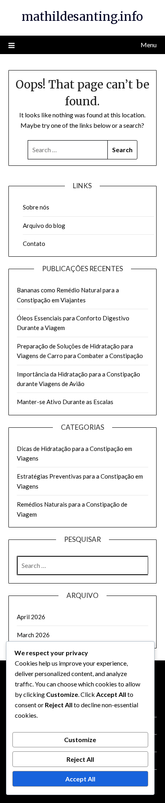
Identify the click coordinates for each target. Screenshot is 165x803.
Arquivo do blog (44, 225)
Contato (34, 243)
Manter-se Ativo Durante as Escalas (65, 401)
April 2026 (31, 616)
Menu (149, 44)
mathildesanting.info (82, 16)
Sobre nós (36, 207)
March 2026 (33, 634)
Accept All (80, 779)
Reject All (80, 759)
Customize (80, 739)
